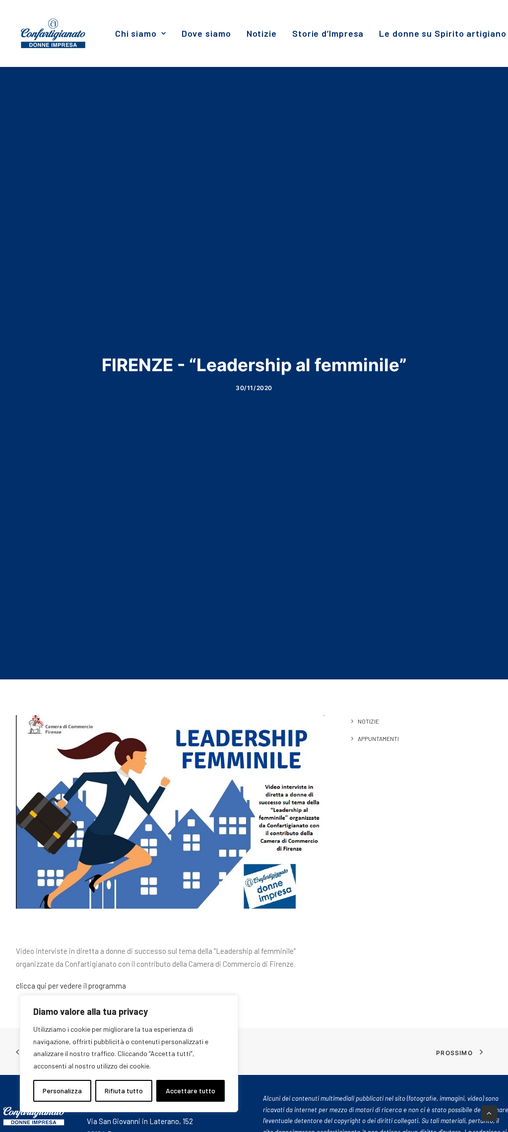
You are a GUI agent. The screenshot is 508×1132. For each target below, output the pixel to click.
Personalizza (62, 1090)
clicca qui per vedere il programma (71, 985)
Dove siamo (206, 33)
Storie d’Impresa (328, 33)
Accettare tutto (190, 1090)
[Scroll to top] (489, 1112)
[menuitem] (140, 33)
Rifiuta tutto (124, 1090)
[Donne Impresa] (53, 33)
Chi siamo (136, 33)
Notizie (262, 33)
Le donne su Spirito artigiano (442, 33)
